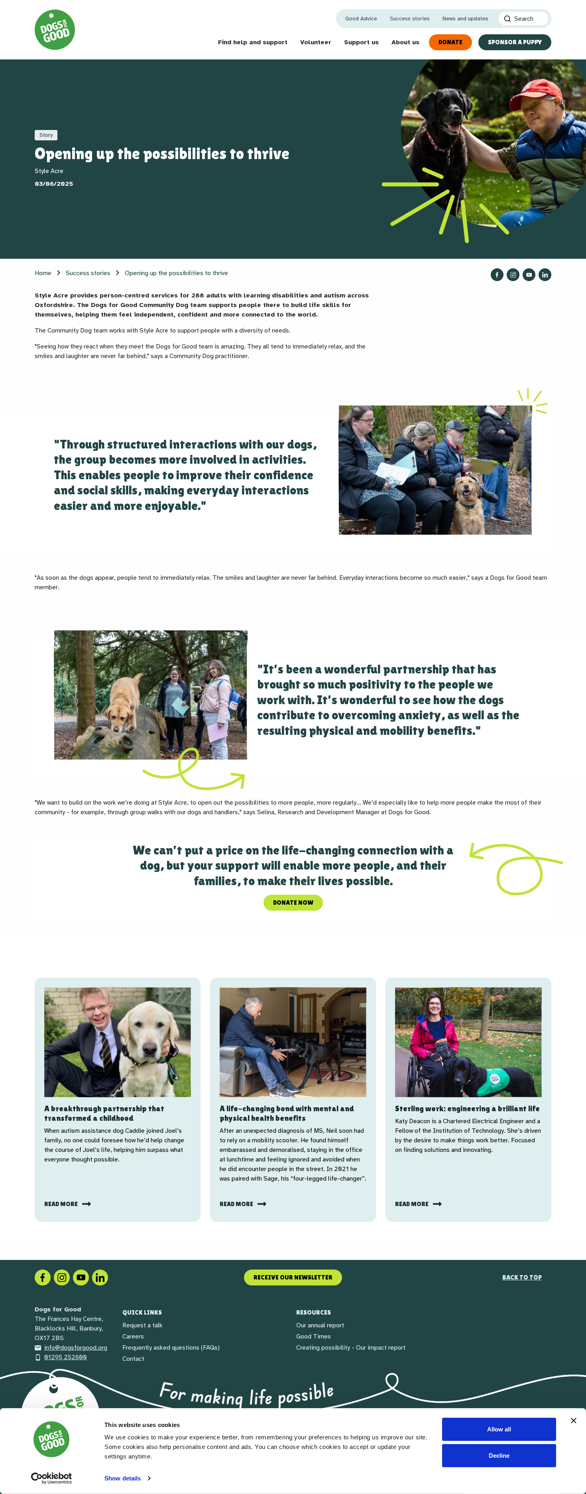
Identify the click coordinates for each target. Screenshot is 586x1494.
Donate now (293, 902)
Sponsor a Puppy (515, 42)
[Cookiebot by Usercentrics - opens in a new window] (52, 1478)
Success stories (410, 18)
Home (43, 273)
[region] (293, 470)
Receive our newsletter (293, 1277)
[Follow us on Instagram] (513, 274)
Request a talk (142, 1325)
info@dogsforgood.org (75, 1348)
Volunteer (315, 42)
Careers (133, 1336)
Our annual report (320, 1325)
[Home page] (55, 29)
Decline (499, 1455)
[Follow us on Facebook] (497, 274)
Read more (61, 1204)
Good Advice (361, 18)
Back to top (522, 1277)
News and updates (465, 18)
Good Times (313, 1336)
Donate (450, 42)
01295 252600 (65, 1357)
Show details (122, 1478)
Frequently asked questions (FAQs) (171, 1348)
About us (405, 42)
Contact (133, 1359)
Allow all (499, 1429)
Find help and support (252, 42)
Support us (361, 42)
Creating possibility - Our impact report (350, 1348)
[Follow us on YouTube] (529, 274)
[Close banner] (573, 1420)
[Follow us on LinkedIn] (545, 274)
